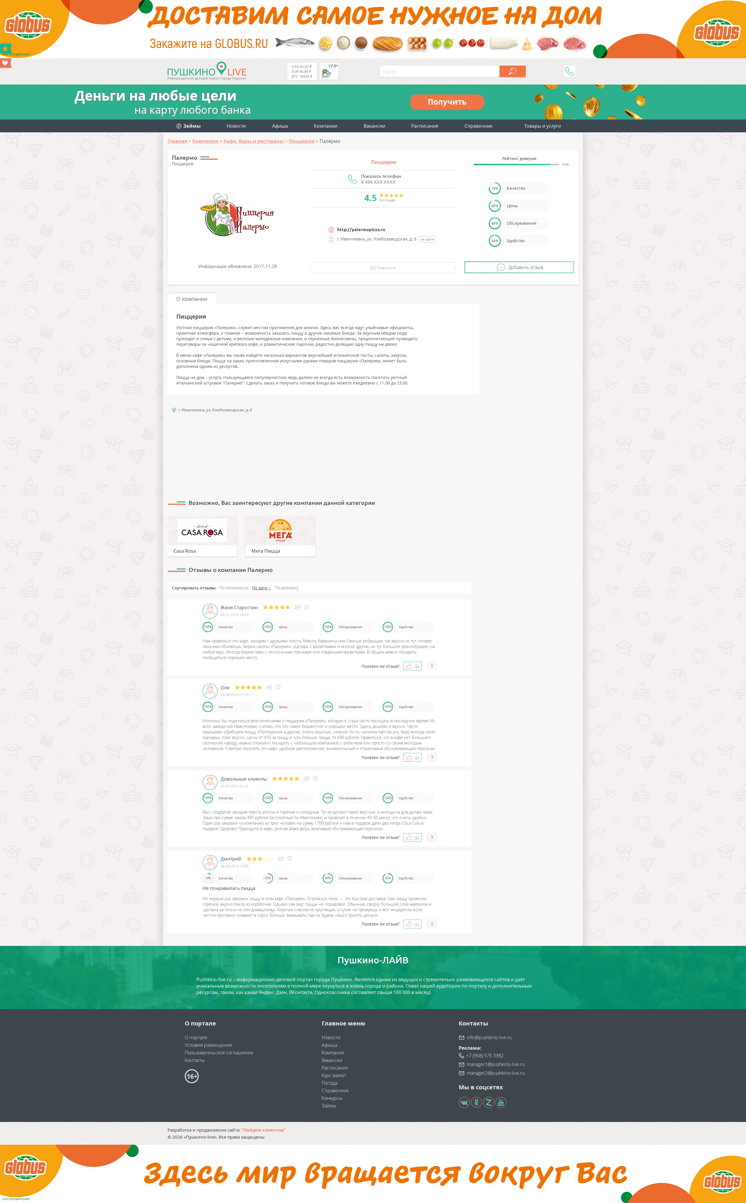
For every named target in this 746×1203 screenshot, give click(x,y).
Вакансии (374, 126)
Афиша (280, 126)
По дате (260, 588)
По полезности (233, 588)
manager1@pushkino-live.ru (496, 1064)
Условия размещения (208, 1045)
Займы (329, 1105)
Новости (236, 126)
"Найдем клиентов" (264, 1130)
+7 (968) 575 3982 (485, 1055)
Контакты (195, 1060)
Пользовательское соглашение (219, 1052)
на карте (427, 239)
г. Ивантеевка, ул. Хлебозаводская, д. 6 (215, 410)
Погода (329, 1083)
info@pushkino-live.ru (489, 1037)
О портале (196, 1037)
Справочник (478, 126)
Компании (325, 126)
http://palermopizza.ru (361, 229)
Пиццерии (383, 162)
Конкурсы (332, 1098)
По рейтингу (286, 588)
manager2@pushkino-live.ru (496, 1073)
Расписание (335, 1068)
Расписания (424, 126)
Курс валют (334, 1075)
